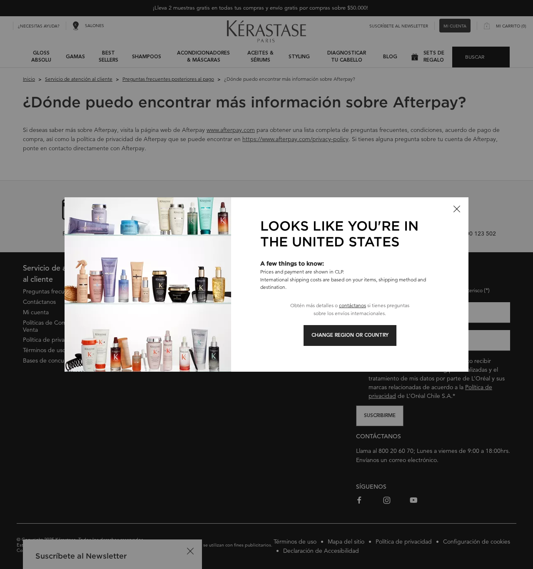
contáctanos (352, 305)
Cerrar (456, 209)
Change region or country (350, 335)
